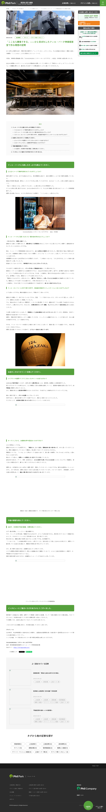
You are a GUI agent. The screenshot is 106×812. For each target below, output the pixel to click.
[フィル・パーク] (17, 776)
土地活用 (69, 3)
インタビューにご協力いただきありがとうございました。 (27, 152)
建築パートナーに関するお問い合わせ (38, 792)
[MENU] (103, 3)
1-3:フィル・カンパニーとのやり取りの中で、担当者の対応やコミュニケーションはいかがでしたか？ (40, 134)
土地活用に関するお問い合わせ (36, 785)
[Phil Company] (86, 790)
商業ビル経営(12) (62, 748)
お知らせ (12, 799)
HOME (7, 8)
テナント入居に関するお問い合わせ (37, 788)
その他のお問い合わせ (34, 795)
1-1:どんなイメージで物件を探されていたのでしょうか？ (29, 130)
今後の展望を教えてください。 (20, 146)
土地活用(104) (47, 744)
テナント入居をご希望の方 (16, 788)
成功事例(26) (63, 744)
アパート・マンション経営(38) (21, 752)
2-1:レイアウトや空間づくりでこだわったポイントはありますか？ (31, 140)
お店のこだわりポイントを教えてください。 (23, 138)
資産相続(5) (17, 744)
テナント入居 (89, 3)
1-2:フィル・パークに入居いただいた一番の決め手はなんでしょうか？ (32, 132)
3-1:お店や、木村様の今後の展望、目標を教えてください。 (29, 148)
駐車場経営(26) (47, 748)
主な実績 (12, 792)
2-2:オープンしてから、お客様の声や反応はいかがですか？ (29, 143)
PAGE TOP (95, 765)
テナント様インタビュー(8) (59, 752)
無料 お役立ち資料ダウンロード (88, 53)
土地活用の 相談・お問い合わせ (84, 23)
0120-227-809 (27, 2)
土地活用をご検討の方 (15, 785)
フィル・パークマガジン (18, 8)
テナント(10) (18, 748)
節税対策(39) (33, 748)
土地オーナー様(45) (41, 752)
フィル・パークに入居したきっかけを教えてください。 (26, 127)
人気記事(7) (32, 744)
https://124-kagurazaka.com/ (22, 647)
